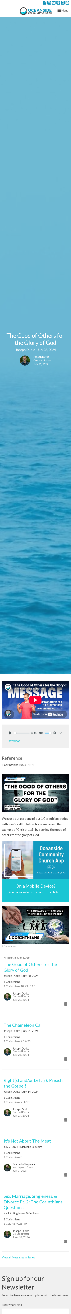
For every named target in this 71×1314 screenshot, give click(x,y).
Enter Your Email (12, 1305)
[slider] (22, 733)
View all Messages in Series (18, 1257)
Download (14, 740)
